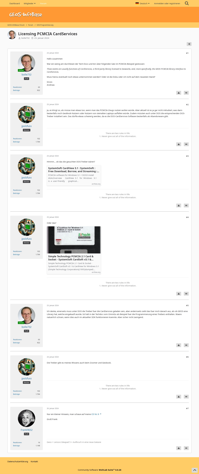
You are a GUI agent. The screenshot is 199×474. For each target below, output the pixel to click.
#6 (187, 356)
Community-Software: (99, 469)
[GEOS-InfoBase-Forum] (99, 14)
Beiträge (16, 90)
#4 (187, 217)
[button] (142, 3)
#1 (187, 53)
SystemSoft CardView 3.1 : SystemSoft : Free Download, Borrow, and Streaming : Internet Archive (72, 170)
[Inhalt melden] (178, 93)
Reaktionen (17, 87)
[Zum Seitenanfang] (195, 470)
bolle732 (25, 38)
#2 (187, 104)
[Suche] (187, 3)
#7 (187, 408)
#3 (187, 156)
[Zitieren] (186, 93)
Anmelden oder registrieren (167, 3)
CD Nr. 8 (95, 414)
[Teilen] (189, 44)
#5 (187, 305)
